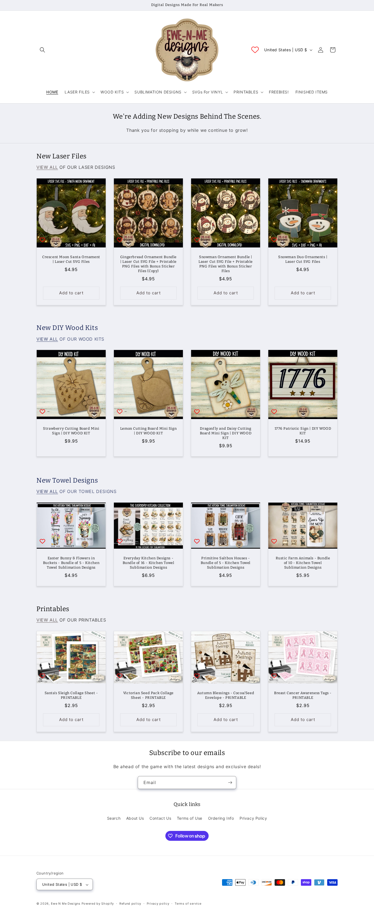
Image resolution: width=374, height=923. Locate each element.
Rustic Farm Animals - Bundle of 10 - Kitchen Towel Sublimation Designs (303, 562)
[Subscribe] (230, 782)
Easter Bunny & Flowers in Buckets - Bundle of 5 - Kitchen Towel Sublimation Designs (71, 562)
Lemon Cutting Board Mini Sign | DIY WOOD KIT (148, 430)
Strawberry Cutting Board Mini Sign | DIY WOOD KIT (71, 430)
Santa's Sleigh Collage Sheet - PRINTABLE (71, 695)
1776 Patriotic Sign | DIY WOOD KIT (303, 430)
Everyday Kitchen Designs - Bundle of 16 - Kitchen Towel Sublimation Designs (148, 562)
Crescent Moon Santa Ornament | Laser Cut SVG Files (71, 259)
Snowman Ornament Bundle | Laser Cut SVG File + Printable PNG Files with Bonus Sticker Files (225, 264)
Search (114, 818)
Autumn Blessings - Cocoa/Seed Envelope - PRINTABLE (225, 695)
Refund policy (130, 903)
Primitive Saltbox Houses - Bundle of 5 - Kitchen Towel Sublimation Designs (226, 562)
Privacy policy (158, 903)
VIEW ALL (47, 167)
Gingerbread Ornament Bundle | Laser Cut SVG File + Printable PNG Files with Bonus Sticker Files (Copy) (148, 264)
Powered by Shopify (98, 904)
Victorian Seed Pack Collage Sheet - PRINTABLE (148, 695)
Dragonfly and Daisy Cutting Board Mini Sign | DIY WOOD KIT (226, 433)
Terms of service (188, 903)
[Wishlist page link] (255, 49)
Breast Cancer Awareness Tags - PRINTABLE (303, 695)
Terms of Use (189, 818)
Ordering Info (221, 818)
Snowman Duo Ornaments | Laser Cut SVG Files (302, 259)
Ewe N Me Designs (65, 904)
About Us (135, 818)
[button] (42, 50)
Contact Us (160, 818)
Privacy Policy (253, 818)
